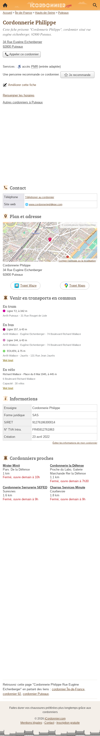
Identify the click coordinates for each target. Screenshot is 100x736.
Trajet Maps (77, 285)
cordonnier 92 (12, 694)
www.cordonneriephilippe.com (45, 204)
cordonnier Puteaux (36, 694)
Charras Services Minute (67, 487)
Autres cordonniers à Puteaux (23, 102)
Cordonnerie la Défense (67, 465)
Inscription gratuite (68, 722)
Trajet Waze (28, 285)
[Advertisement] (50, 628)
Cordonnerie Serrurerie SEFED (25, 487)
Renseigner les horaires (18, 95)
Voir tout (8, 360)
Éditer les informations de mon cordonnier (75, 443)
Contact (49, 722)
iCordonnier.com (55, 718)
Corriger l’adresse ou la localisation (77, 260)
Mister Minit (11, 465)
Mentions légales (31, 722)
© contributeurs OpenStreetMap (79, 225)
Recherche (95, 5)
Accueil (5, 5)
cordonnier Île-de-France (68, 689)
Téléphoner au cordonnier (39, 197)
